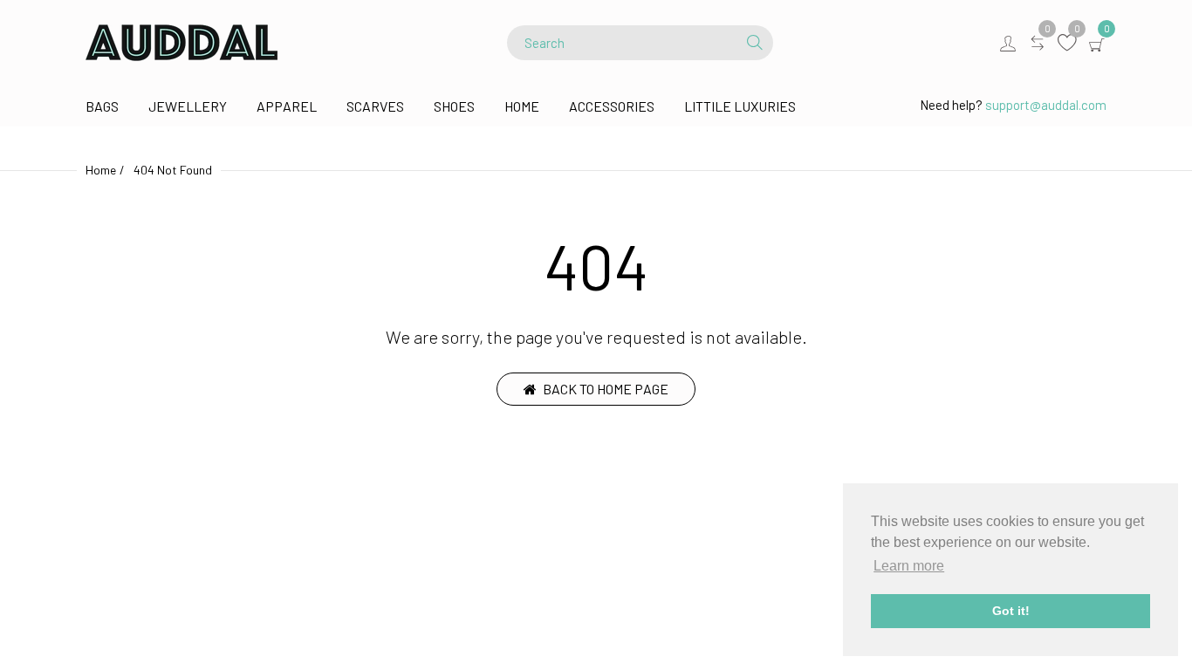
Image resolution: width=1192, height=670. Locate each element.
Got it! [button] (1011, 611)
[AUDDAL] (181, 41)
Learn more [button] (908, 565)
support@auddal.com (1045, 105)
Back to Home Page (605, 388)
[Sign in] (1007, 43)
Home (101, 169)
